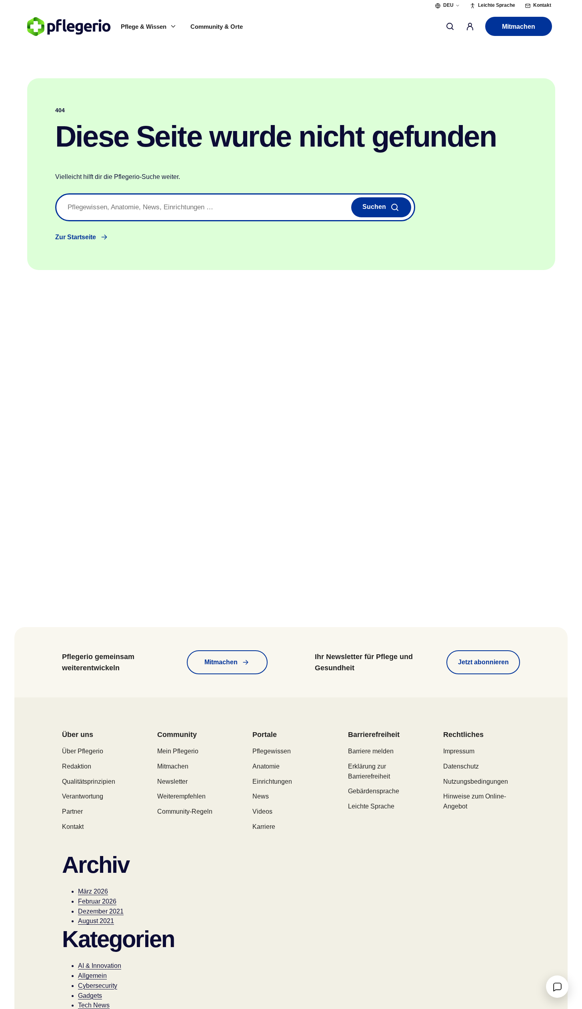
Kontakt (73, 826)
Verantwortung (82, 796)
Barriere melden (371, 751)
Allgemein (92, 975)
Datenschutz (461, 766)
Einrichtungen (272, 781)
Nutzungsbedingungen (475, 781)
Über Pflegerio (82, 751)
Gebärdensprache (373, 791)
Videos (262, 811)
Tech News (94, 1005)
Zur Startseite (75, 237)
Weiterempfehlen (181, 796)
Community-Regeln (184, 811)
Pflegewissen (271, 751)
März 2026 (93, 891)
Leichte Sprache (371, 806)
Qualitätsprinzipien (88, 781)
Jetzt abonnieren (483, 662)
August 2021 (96, 921)
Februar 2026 (97, 901)
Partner (72, 811)
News (260, 796)
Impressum (458, 751)
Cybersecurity (97, 985)
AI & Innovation (99, 965)
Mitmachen (518, 26)
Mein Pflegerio (177, 751)
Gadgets (90, 995)
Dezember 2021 (101, 911)
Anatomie (266, 766)
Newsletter (172, 781)
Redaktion (76, 766)
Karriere (263, 826)
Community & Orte (216, 26)
